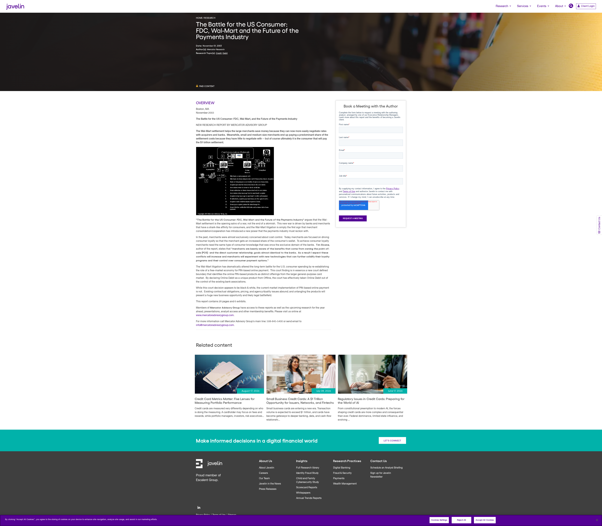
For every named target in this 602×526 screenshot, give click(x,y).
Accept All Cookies (485, 520)
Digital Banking (341, 468)
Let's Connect (392, 440)
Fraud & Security (342, 473)
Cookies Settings (439, 520)
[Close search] (595, 12)
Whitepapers (303, 493)
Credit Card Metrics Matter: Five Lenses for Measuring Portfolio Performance (225, 400)
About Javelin (266, 468)
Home (199, 17)
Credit (219, 53)
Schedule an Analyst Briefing (386, 468)
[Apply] (586, 12)
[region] (301, 520)
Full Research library (307, 468)
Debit (225, 53)
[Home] (15, 6)
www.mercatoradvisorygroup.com (215, 315)
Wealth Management (345, 484)
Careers (263, 473)
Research (209, 17)
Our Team (264, 478)
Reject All (461, 520)
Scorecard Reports (306, 487)
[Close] (597, 520)
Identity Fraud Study (307, 473)
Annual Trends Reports (309, 498)
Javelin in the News (270, 484)
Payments (338, 478)
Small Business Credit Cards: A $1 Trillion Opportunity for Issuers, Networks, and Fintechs (300, 400)
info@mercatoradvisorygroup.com (215, 325)
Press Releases (267, 489)
